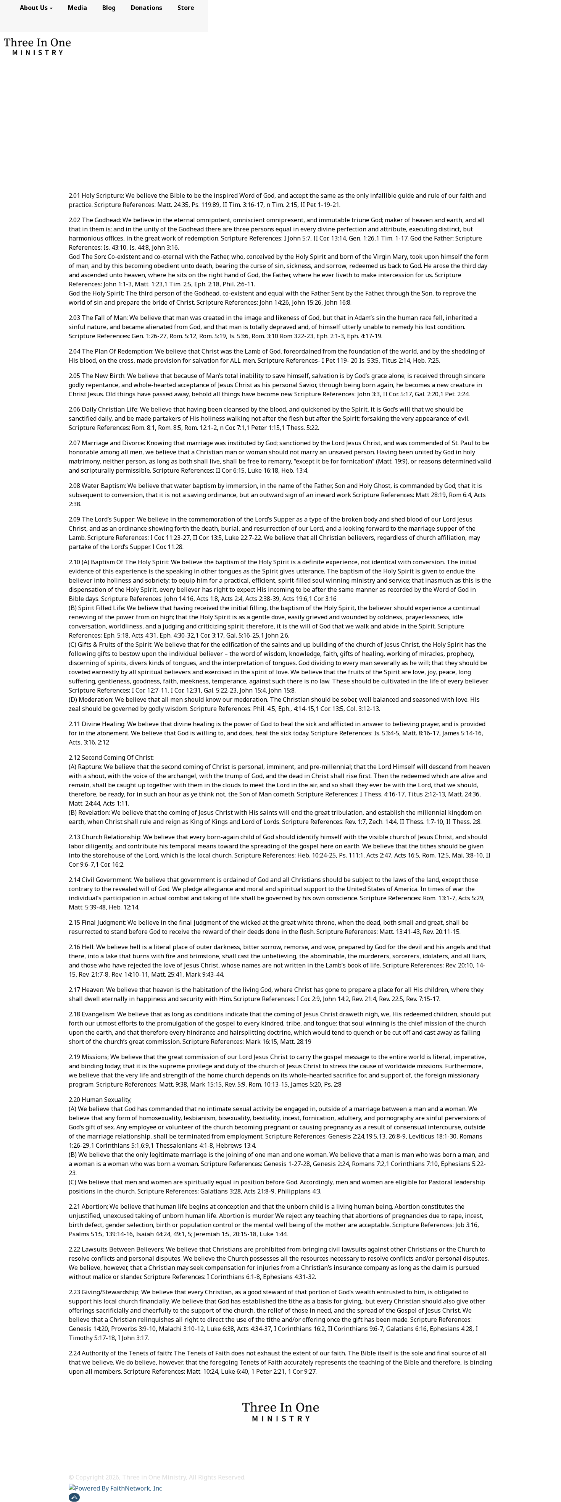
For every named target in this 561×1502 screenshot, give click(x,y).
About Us (34, 7)
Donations (146, 7)
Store (185, 7)
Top (74, 1497)
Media (77, 7)
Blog (109, 7)
